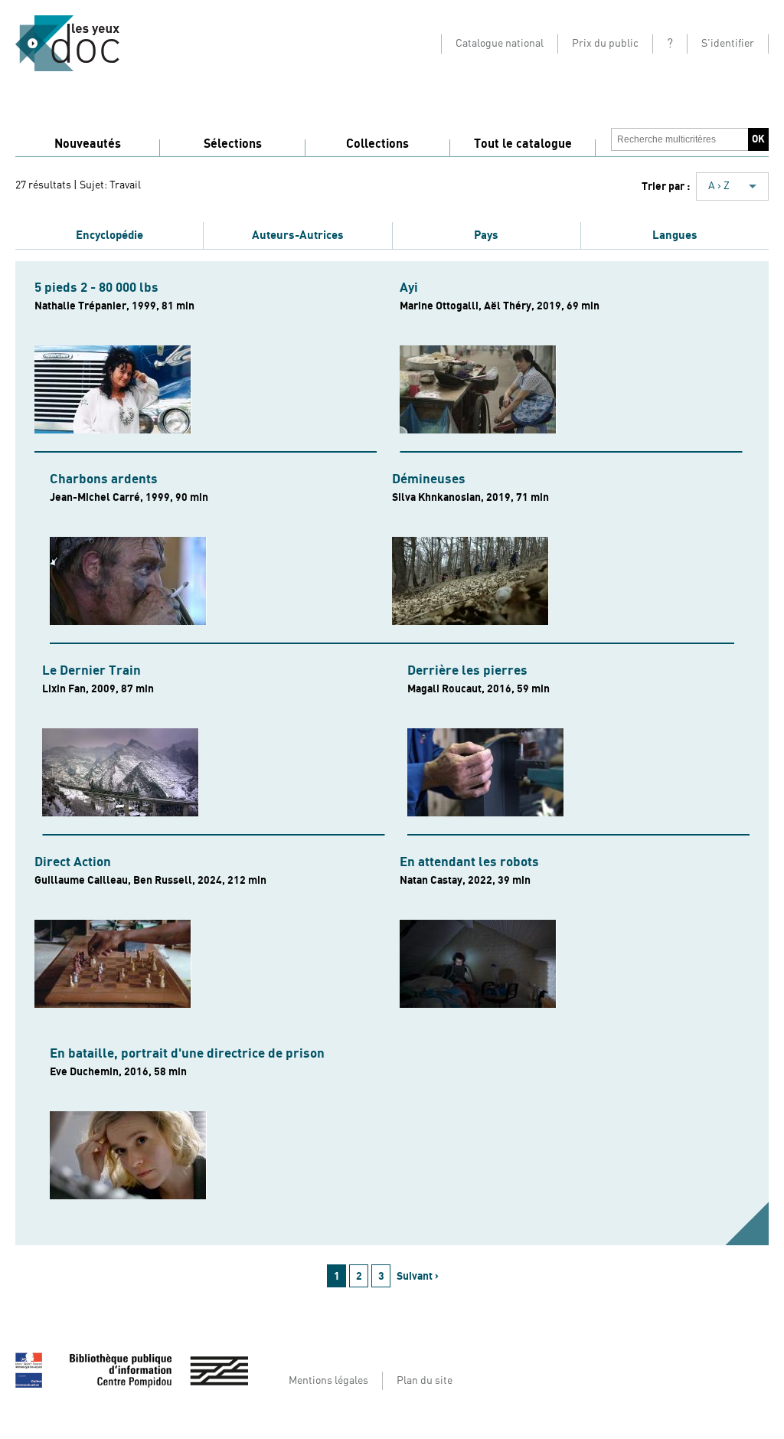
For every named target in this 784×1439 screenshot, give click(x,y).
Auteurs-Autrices (298, 235)
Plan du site (424, 1380)
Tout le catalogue (523, 144)
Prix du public (605, 43)
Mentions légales (328, 1380)
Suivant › (418, 1276)
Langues (674, 235)
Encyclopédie (109, 235)
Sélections (233, 144)
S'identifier (727, 43)
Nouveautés (87, 144)
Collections (377, 144)
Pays (486, 235)
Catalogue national (500, 43)
